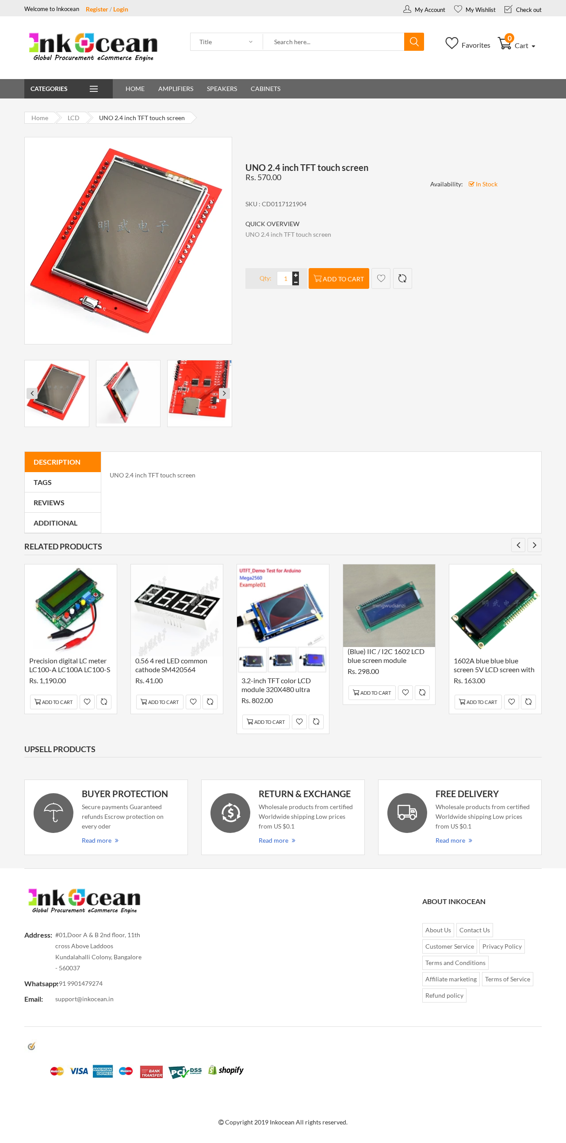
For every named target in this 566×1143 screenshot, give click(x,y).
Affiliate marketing (451, 979)
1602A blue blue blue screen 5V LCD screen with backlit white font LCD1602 (494, 666)
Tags (43, 482)
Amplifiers (175, 88)
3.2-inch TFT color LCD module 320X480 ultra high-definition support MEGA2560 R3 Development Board (277, 686)
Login (120, 9)
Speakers (222, 88)
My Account (429, 9)
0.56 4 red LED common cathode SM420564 (171, 665)
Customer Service (449, 946)
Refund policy (444, 995)
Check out (528, 9)
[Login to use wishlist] (380, 278)
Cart (519, 45)
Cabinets (265, 88)
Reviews (49, 502)
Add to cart (343, 279)
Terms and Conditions (455, 962)
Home (135, 88)
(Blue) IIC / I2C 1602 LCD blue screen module (386, 655)
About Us (438, 930)
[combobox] (334, 42)
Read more (96, 840)
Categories (49, 88)
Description (57, 462)
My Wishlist (480, 9)
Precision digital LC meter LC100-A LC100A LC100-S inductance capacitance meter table (69, 666)
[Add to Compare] (402, 278)
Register (97, 9)
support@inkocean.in (84, 999)
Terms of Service (507, 979)
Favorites (475, 45)
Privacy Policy (502, 946)
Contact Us (474, 930)
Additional (55, 523)
